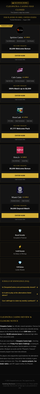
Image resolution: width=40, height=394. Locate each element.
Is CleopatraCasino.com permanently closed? (19, 287)
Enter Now (20, 56)
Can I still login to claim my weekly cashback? (19, 301)
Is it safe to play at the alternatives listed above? (16, 294)
